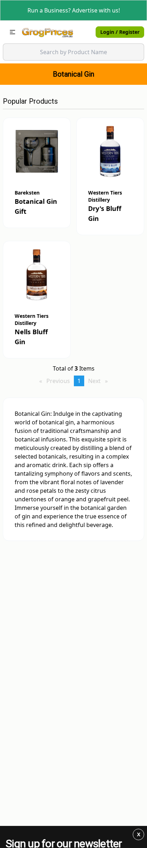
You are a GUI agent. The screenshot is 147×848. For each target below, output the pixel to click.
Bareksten (27, 192)
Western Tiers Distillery (105, 196)
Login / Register (120, 32)
